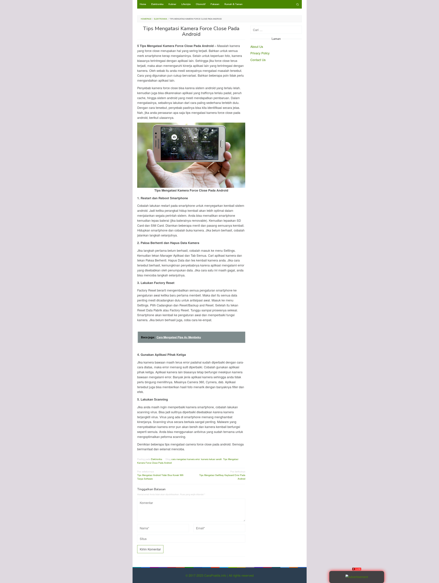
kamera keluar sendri (211, 459)
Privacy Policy (260, 53)
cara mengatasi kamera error (185, 459)
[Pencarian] (297, 4)
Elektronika (156, 459)
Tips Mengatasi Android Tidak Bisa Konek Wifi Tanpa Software (160, 475)
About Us (256, 46)
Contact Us (258, 59)
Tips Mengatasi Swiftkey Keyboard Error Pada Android (222, 475)
